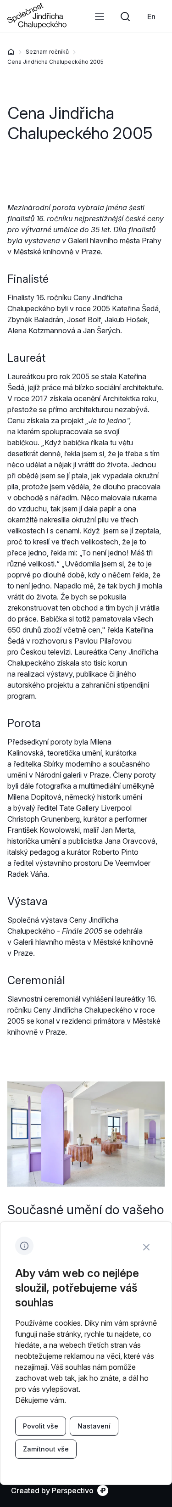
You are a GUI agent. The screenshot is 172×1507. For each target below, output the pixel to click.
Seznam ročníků (47, 51)
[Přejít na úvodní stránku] (37, 25)
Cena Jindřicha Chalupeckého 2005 (55, 61)
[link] (151, 17)
